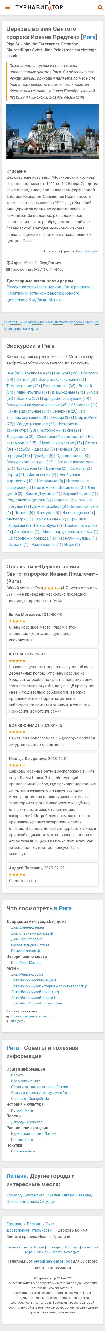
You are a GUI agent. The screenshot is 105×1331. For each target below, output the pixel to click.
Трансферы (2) (29, 468)
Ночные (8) (68, 449)
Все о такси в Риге (26, 1081)
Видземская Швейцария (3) (59, 487)
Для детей (18, 1021)
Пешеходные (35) (59, 386)
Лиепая (53, 1195)
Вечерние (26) (65, 411)
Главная (13, 1224)
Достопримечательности (29, 1230)
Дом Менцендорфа (27, 974)
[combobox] (100, 5)
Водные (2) (64, 500)
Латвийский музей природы (34, 992)
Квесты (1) (18, 544)
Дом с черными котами (30, 933)
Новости (56, 1252)
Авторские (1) (26, 532)
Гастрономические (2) (59, 430)
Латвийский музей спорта (32, 998)
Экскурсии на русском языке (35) (37, 405)
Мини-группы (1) (31, 392)
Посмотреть (55, 1247)
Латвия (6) (25, 379)
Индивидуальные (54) (29, 411)
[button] (100, 7)
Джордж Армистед (26, 1122)
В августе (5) (47, 512)
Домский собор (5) (49, 506)
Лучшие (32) (60, 417)
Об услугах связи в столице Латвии (39, 1087)
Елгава (68, 1195)
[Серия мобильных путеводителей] (39, 6)
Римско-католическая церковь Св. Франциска (48, 287)
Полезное (41, 1252)
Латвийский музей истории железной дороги (48, 986)
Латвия (16, 1176)
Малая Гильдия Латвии (30, 945)
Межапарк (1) (18, 519)
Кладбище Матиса (45, 299)
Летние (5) (23, 512)
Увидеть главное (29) (36, 424)
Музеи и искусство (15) (61, 443)
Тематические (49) (23, 386)
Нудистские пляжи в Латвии (33, 1134)
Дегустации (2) (19, 436)
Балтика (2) (56, 468)
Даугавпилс (34, 1195)
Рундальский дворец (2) (28, 500)
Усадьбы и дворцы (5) (34, 449)
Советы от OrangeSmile (30, 1099)
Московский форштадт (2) (61, 436)
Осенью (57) (27, 398)
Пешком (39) (66, 373)
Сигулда (47, 1201)
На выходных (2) (77, 512)
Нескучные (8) (50, 481)
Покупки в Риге (23, 1151)
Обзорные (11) (84, 405)
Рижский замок (24, 951)
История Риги (22, 1110)
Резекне (83, 1195)
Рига (89, 37)
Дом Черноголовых (27, 939)
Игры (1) (72, 544)
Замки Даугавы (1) (43, 493)
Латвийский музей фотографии (36, 1004)
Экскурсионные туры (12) (29, 462)
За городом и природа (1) (31, 538)
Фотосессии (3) (42, 474)
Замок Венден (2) (50, 519)
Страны (39, 1247)
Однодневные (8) (72, 455)
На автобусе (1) (48, 525)
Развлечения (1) (46, 544)
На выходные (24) (66, 392)
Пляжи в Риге (22, 1140)
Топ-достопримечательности (31, 1016)
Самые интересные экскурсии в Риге (40, 1093)
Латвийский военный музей (33, 980)
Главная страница (19, 1247)
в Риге (63, 908)
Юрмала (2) (80, 468)
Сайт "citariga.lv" (87, 251)
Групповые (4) (38, 373)
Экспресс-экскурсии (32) (61, 379)
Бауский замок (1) (79, 493)
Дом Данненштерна (27, 927)
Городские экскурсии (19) (65, 398)
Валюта (17, 1075)
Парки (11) (16, 474)
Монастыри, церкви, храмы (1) (70, 532)
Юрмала (13, 1195)
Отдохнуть (72, 1247)
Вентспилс (28, 1201)
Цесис (12, 1201)
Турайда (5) (43, 455)
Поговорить (72, 1252)
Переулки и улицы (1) (77, 538)
